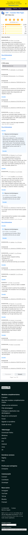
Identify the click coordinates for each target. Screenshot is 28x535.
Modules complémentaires (11, 394)
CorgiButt (12, 176)
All (2, 450)
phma (11, 112)
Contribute (5, 479)
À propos (4, 397)
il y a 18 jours (18, 253)
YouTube (4, 493)
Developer (5, 482)
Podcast (4, 502)
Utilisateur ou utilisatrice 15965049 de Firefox (15, 82)
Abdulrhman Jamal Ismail (10, 339)
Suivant (20, 374)
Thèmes (15, 8)
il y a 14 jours (18, 242)
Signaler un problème (8, 421)
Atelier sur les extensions (10, 405)
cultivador (12, 69)
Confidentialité (5, 508)
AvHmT (12, 253)
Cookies (13, 508)
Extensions (8, 8)
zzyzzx (12, 320)
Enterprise (5, 469)
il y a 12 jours (18, 171)
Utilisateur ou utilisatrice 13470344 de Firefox (15, 88)
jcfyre (11, 40)
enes (11, 344)
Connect (4, 477)
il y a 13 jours (19, 176)
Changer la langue (6, 522)
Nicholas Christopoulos (9, 76)
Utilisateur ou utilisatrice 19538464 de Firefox (15, 350)
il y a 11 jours (18, 155)
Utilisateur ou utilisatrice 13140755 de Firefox (15, 207)
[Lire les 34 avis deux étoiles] (13, 31)
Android (4, 444)
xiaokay (12, 242)
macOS (4, 438)
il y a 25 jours (19, 274)
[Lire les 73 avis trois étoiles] (13, 29)
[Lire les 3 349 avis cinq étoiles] (13, 24)
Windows (5, 435)
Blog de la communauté (9, 416)
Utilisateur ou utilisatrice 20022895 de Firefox (15, 299)
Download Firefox (7, 432)
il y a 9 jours (17, 112)
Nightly (4, 458)
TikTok (4, 496)
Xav (11, 282)
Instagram (5, 490)
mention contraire (8, 513)
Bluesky (4, 499)
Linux (3, 447)
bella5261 (12, 274)
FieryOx (12, 303)
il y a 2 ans (16, 40)
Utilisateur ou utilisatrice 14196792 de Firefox (15, 107)
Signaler (4, 58)
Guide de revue (6, 424)
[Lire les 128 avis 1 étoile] (13, 33)
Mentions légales (6, 510)
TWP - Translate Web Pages (14, 13)
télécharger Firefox (13, 5)
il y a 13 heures (20, 76)
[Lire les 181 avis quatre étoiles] (13, 26)
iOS (3, 441)
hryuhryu (12, 171)
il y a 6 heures (19, 69)
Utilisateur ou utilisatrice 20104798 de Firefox (15, 101)
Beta (3, 460)
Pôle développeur (7, 408)
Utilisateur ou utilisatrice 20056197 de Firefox (15, 269)
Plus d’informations (7, 55)
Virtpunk (12, 155)
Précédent (8, 374)
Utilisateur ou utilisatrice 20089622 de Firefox (15, 248)
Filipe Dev (11, 15)
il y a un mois (16, 282)
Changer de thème (6, 527)
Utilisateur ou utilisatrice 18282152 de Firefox (15, 362)
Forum (4, 419)
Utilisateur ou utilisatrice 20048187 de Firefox (15, 368)
